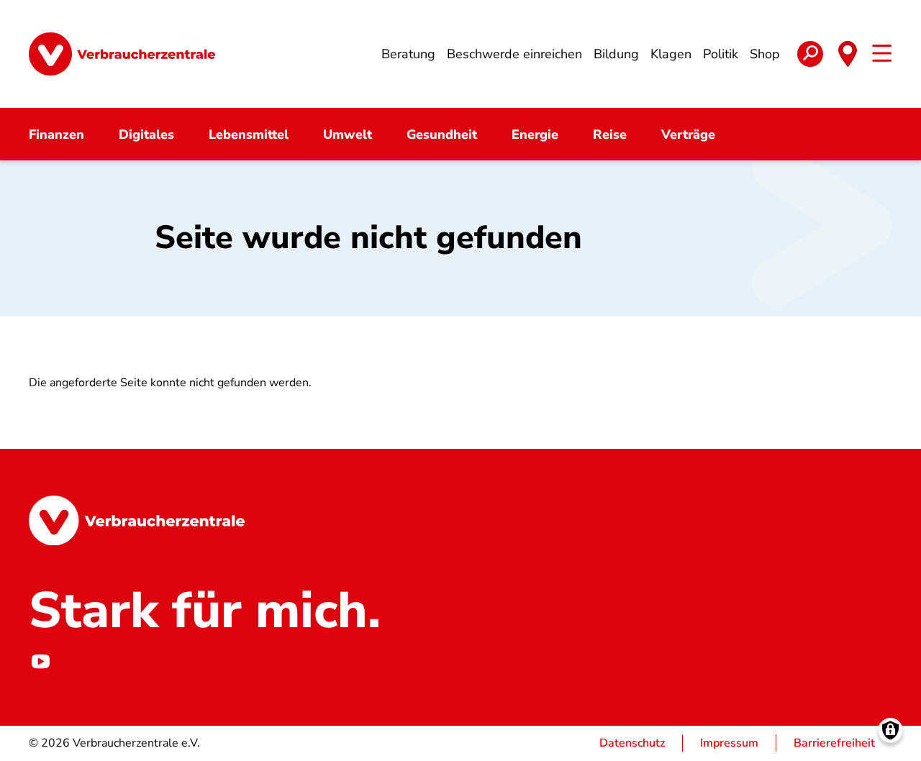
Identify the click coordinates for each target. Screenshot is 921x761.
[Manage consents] (890, 730)
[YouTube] (40, 661)
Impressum (729, 743)
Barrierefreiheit (834, 743)
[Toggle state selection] (848, 54)
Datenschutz (632, 743)
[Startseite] (122, 54)
